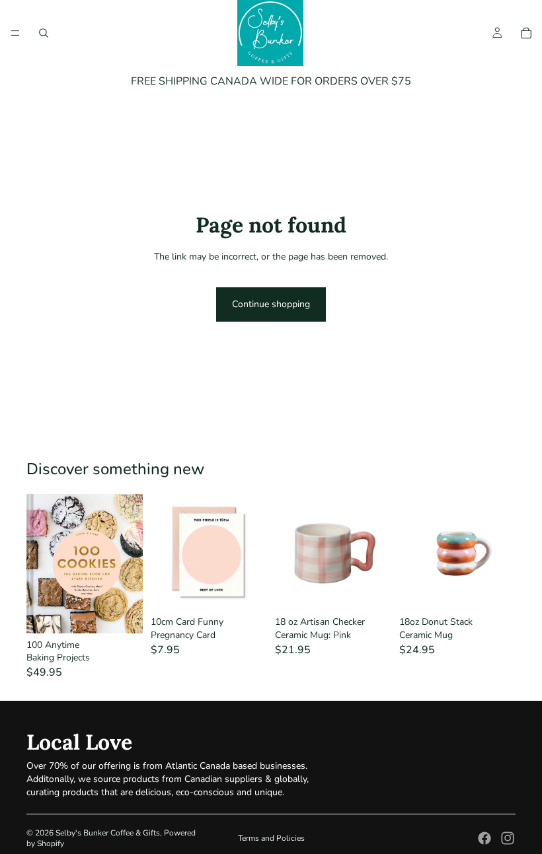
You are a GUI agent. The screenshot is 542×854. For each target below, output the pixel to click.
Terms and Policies (271, 838)
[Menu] (15, 33)
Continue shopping (271, 304)
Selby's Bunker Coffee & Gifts (108, 833)
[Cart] (526, 33)
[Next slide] (501, 552)
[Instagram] (508, 838)
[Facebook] (484, 838)
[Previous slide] (413, 552)
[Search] (43, 33)
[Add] (122, 613)
